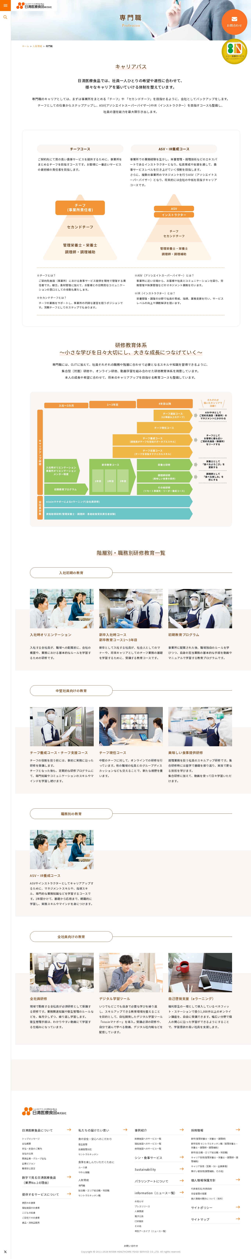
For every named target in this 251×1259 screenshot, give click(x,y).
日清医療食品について (37, 1130)
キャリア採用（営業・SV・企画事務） (210, 1166)
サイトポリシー (202, 1207)
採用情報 (197, 1130)
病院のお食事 (28, 1202)
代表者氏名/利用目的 (201, 1188)
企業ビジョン (28, 1163)
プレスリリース (142, 1206)
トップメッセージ (31, 1138)
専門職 (81, 1185)
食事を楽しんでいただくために (96, 1162)
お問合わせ (234, 25)
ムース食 (82, 1167)
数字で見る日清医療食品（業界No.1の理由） (39, 1180)
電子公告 (139, 1216)
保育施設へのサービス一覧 (148, 1148)
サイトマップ (200, 1219)
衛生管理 (82, 1144)
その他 (138, 1226)
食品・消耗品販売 (31, 1222)
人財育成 (37, 46)
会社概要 (26, 1143)
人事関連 (139, 1211)
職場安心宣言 (28, 1168)
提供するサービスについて (40, 1194)
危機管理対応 (85, 1149)
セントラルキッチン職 (89, 1195)
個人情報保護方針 (203, 1180)
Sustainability (145, 1169)
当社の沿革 (27, 1153)
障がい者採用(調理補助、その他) (207, 1171)
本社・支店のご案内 (32, 1148)
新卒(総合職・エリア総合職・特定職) (209, 1152)
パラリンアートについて (151, 1181)
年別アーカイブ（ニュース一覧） (151, 1231)
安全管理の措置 (199, 1193)
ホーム (25, 46)
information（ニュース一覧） (156, 1193)
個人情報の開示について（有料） (207, 1198)
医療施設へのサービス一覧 (148, 1138)
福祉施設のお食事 (31, 1207)
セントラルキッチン (88, 1154)
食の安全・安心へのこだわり (95, 1139)
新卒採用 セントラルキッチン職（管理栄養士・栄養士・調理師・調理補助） (214, 1145)
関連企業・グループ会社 (34, 1158)
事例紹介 (141, 1130)
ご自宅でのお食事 (31, 1217)
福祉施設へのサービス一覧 (148, 1143)
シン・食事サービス (148, 1157)
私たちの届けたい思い (93, 1130)
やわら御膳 (83, 1172)
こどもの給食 (28, 1212)
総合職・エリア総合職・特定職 (93, 1190)
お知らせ (139, 1201)
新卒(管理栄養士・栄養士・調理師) (208, 1138)
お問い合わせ (131, 1245)
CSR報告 (139, 1221)
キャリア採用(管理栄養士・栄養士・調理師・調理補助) (214, 1159)
